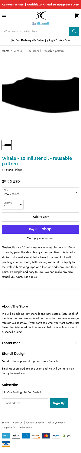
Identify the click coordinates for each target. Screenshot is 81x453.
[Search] (74, 31)
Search (5, 422)
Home (5, 51)
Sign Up (59, 403)
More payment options (40, 238)
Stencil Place (14, 170)
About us (17, 422)
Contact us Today (35, 422)
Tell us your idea (56, 422)
